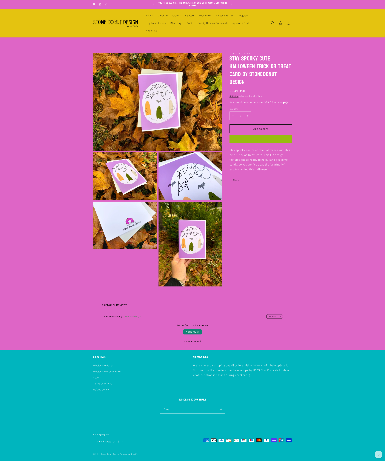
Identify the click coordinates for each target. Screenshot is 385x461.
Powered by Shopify (129, 454)
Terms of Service (102, 383)
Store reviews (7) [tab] (132, 316)
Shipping (234, 95)
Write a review (192, 331)
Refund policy (101, 389)
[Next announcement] (231, 4)
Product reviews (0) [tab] (112, 316)
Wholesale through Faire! (107, 371)
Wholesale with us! (103, 365)
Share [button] (236, 180)
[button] (149, 15)
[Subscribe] (221, 409)
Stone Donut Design (110, 454)
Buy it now (261, 139)
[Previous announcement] (153, 4)
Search (97, 377)
